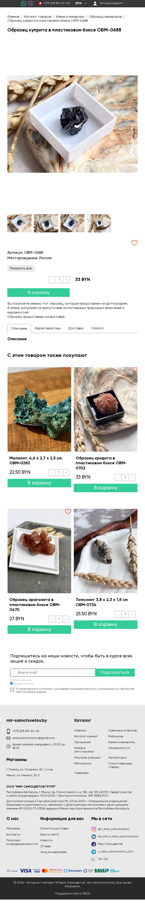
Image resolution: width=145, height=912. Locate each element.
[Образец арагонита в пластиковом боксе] (39, 551)
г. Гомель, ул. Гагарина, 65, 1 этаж (29, 769)
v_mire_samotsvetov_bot (116, 851)
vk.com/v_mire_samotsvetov (118, 836)
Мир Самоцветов (110, 844)
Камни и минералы (121, 742)
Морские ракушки (87, 757)
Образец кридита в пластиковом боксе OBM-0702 (101, 463)
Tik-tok (103, 859)
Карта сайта (49, 834)
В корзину (38, 292)
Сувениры (81, 773)
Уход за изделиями (53, 852)
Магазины (13, 828)
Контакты (13, 834)
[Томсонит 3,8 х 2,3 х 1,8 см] (105, 551)
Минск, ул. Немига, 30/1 (22, 775)
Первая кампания (23, 684)
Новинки (80, 730)
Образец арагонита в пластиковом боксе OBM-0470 (34, 605)
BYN (79, 3)
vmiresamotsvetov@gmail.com (33, 738)
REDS (86, 893)
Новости (46, 840)
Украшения (82, 742)
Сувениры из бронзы (122, 730)
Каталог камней (85, 736)
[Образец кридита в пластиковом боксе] (105, 409)
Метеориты (82, 763)
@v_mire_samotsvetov (114, 829)
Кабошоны (115, 736)
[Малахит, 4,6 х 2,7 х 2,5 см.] (39, 409)
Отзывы (45, 846)
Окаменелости (119, 748)
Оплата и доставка (54, 828)
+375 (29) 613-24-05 (56, 3)
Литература (117, 757)
